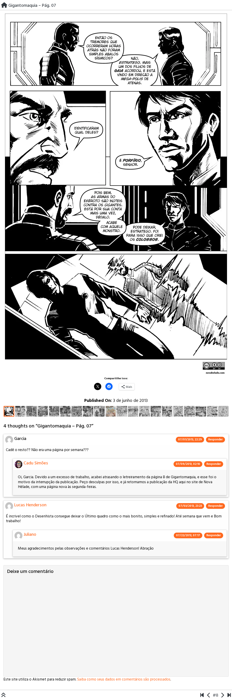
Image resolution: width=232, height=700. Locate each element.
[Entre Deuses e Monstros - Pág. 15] (229, 695)
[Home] (4, 5)
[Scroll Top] (3, 695)
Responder (215, 439)
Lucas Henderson (30, 505)
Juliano (30, 534)
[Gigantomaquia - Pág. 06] (209, 695)
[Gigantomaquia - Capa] (202, 695)
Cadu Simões (36, 463)
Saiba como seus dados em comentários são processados (123, 679)
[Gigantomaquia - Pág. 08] (222, 695)
